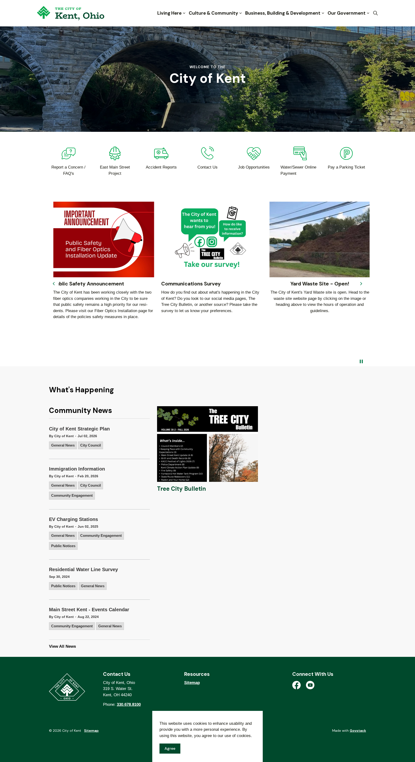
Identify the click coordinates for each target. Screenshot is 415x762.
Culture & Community (213, 13)
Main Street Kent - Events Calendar (89, 609)
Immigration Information (77, 469)
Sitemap (192, 682)
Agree (170, 748)
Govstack (358, 730)
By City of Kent (61, 436)
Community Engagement (72, 495)
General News (63, 445)
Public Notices (63, 546)
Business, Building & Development (282, 13)
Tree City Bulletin (181, 488)
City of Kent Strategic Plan (79, 428)
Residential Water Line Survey (83, 569)
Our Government (347, 13)
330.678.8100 (129, 704)
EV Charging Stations (73, 519)
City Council (90, 445)
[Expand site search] (375, 13)
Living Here (169, 13)
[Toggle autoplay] (361, 361)
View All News (62, 646)
